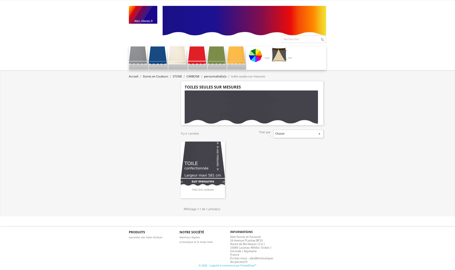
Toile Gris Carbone (203, 189)
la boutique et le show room (196, 242)
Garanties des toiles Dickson (145, 237)
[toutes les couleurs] (244, 20)
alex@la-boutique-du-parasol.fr (252, 260)
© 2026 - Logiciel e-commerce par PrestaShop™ (227, 265)
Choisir (298, 134)
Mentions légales (190, 237)
